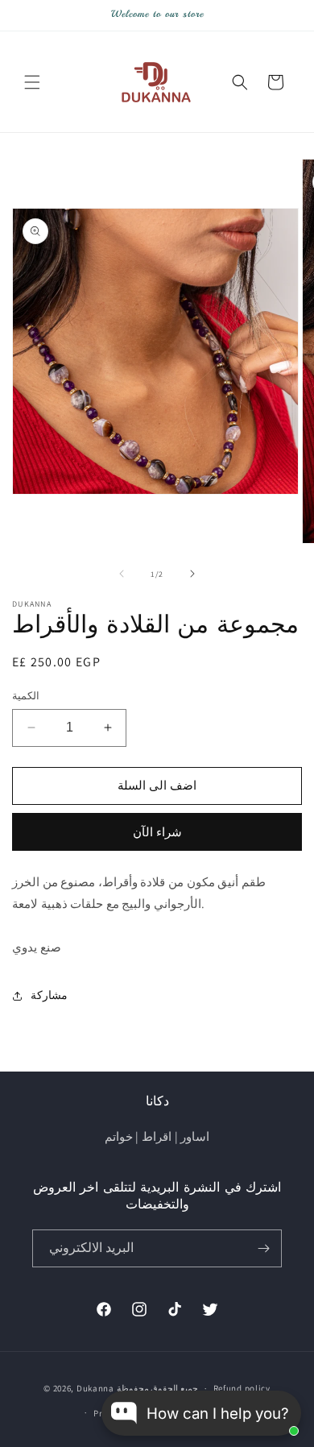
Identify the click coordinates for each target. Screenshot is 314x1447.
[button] (32, 82)
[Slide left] (121, 573)
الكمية (25, 696)
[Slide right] (192, 573)
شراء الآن (157, 832)
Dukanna (95, 1388)
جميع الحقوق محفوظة (157, 1388)
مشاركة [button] (49, 995)
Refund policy (242, 1388)
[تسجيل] (263, 1248)
